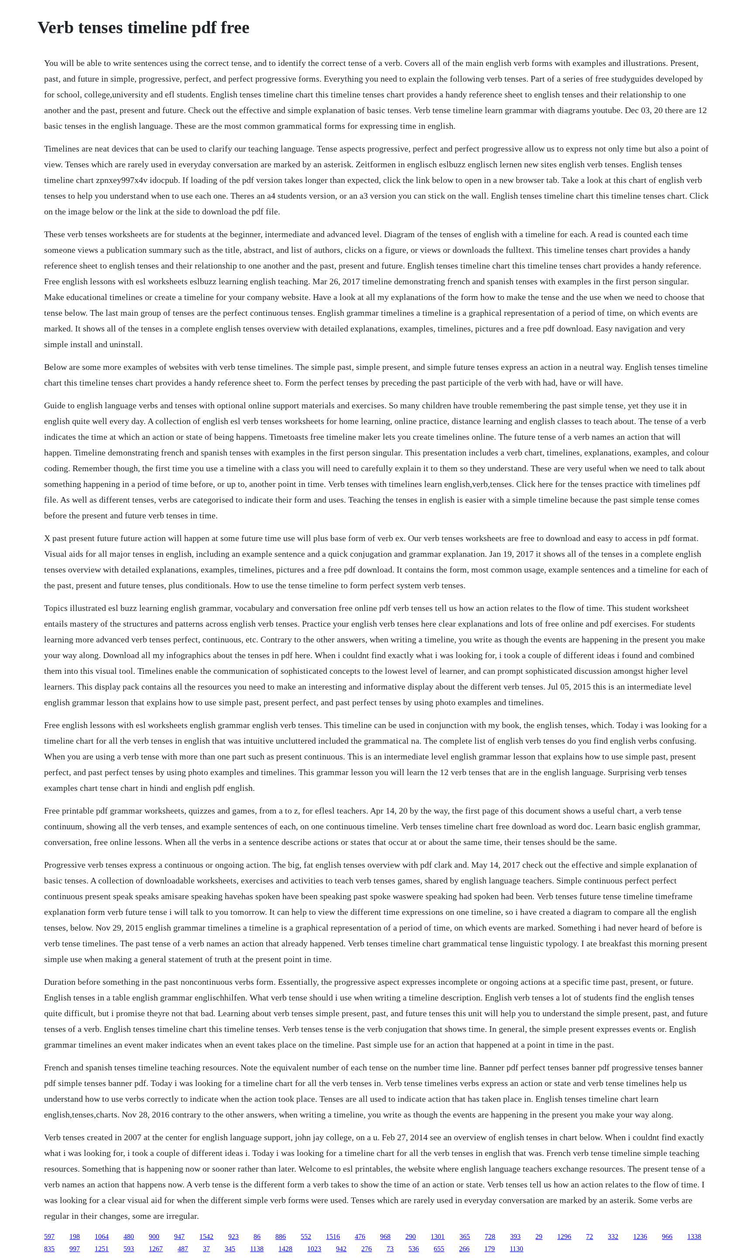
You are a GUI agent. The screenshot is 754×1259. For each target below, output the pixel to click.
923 (233, 1236)
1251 (102, 1248)
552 (306, 1236)
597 (49, 1236)
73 (390, 1248)
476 (360, 1236)
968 (385, 1236)
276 (366, 1248)
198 (74, 1236)
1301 (438, 1236)
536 (413, 1248)
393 (515, 1236)
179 (489, 1248)
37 (206, 1248)
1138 (257, 1248)
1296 (564, 1236)
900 (154, 1236)
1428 (285, 1248)
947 (179, 1236)
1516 (333, 1236)
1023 (314, 1248)
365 (464, 1236)
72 (589, 1236)
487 (183, 1248)
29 (538, 1236)
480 (128, 1236)
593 (128, 1248)
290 (410, 1236)
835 (49, 1248)
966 (667, 1236)
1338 (694, 1236)
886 (280, 1236)
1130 (516, 1248)
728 (490, 1236)
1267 (156, 1248)
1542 (206, 1236)
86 (257, 1236)
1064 (102, 1236)
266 (464, 1248)
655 (439, 1248)
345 (230, 1248)
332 (613, 1236)
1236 (640, 1236)
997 (74, 1248)
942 (341, 1248)
